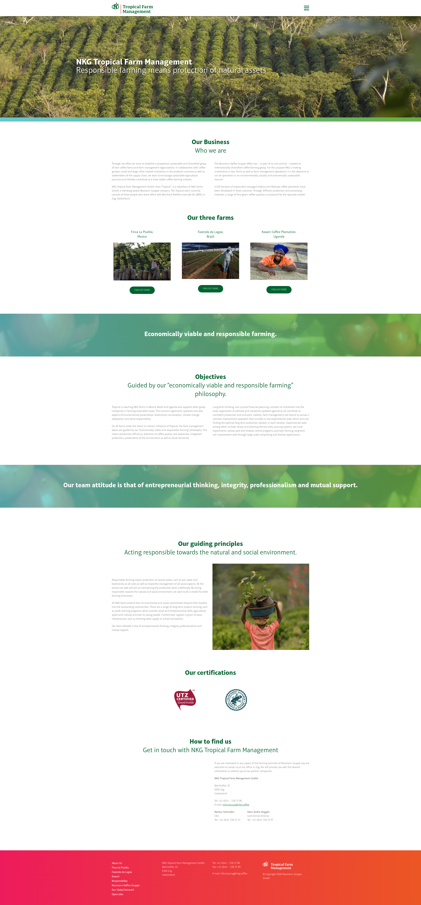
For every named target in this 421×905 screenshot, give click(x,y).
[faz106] (210, 243)
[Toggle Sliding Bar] (306, 8)
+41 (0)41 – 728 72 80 (228, 863)
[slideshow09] (142, 243)
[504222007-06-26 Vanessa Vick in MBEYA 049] (279, 243)
